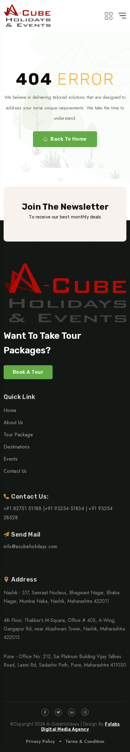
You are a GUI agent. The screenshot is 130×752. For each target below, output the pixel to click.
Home (10, 410)
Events (11, 458)
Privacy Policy (40, 741)
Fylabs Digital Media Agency (80, 727)
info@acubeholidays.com (30, 546)
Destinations (17, 446)
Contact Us (15, 471)
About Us (13, 422)
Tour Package (18, 434)
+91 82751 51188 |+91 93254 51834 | (45, 508)
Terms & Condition (84, 741)
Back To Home (68, 139)
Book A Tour (28, 372)
